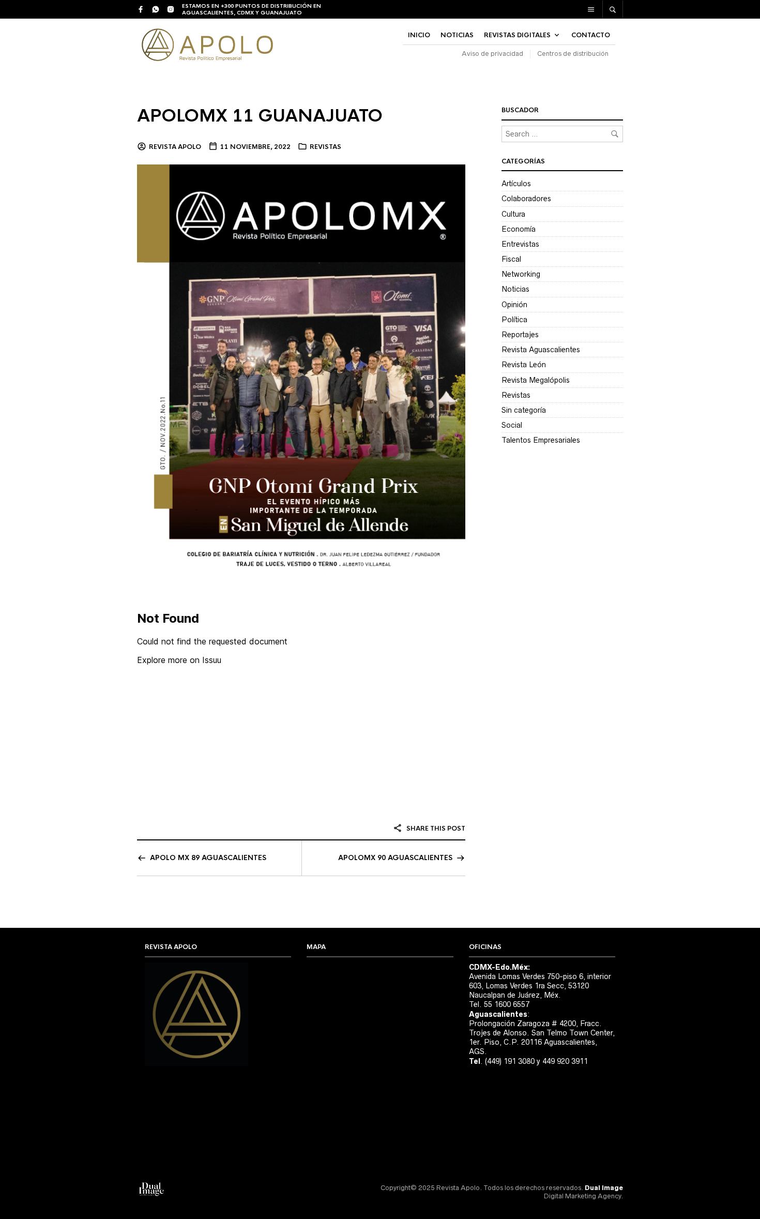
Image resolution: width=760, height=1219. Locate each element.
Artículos (516, 183)
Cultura (513, 214)
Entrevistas (520, 244)
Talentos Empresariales (540, 440)
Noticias (515, 289)
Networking (520, 274)
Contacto (590, 35)
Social (511, 425)
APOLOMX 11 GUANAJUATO (260, 116)
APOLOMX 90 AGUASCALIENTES (395, 857)
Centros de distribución (573, 53)
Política (514, 319)
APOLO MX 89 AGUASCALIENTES (208, 857)
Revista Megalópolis (535, 380)
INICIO (419, 35)
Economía (518, 229)
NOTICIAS (457, 35)
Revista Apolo (175, 147)
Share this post (435, 828)
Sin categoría (523, 410)
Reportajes (520, 334)
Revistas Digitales (517, 35)
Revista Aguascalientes (540, 349)
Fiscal (511, 259)
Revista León (523, 364)
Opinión (514, 304)
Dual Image (604, 1188)
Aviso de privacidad (492, 53)
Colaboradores (526, 198)
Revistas (325, 147)
